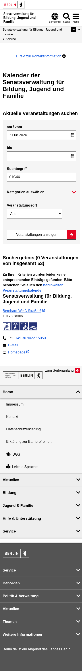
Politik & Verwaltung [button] (21, 596)
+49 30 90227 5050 (30, 338)
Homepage (16, 352)
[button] (75, 29)
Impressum (14, 404)
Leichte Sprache (25, 467)
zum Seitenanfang (59, 370)
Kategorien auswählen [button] (25, 192)
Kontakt (12, 417)
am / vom (14, 127)
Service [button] (9, 531)
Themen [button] (10, 622)
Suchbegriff (17, 169)
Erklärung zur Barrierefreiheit (28, 441)
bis (9, 148)
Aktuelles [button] (11, 480)
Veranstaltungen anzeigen (36, 234)
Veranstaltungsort (22, 205)
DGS (16, 454)
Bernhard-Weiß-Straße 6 (22, 311)
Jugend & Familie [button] (18, 505)
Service (11, 39)
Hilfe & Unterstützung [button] (22, 518)
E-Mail (13, 345)
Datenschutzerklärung (23, 429)
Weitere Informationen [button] (22, 634)
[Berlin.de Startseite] (14, 4)
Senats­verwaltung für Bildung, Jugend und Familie (32, 32)
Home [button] (8, 392)
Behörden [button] (11, 583)
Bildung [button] (9, 493)
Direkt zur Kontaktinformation (39, 56)
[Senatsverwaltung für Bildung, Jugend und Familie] (22, 375)
